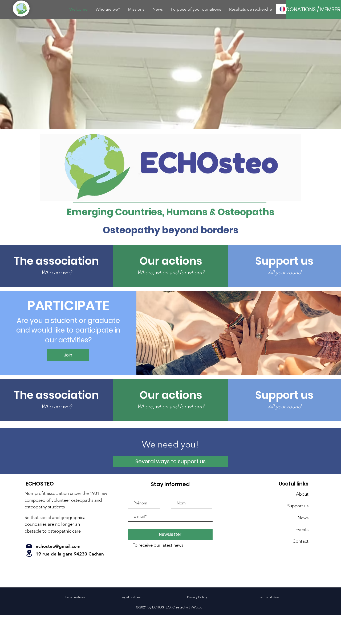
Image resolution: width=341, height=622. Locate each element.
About (302, 494)
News (303, 517)
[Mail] (29, 545)
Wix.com (198, 607)
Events (301, 529)
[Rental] (29, 553)
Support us (297, 505)
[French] (282, 9)
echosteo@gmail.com (58, 546)
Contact (300, 541)
